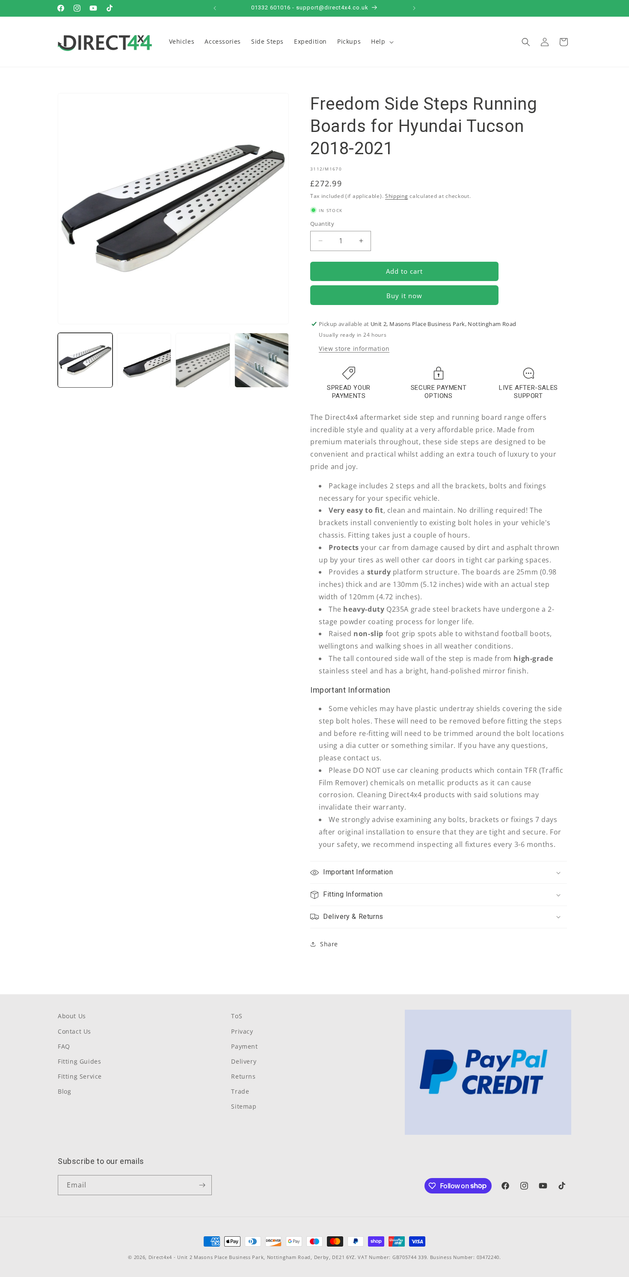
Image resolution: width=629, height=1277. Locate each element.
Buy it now (404, 295)
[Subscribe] (202, 1185)
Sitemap (243, 1106)
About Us (72, 1016)
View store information (354, 348)
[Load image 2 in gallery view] (144, 360)
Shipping (396, 196)
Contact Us (74, 1031)
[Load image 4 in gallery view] (261, 360)
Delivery (243, 1061)
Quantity (322, 223)
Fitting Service (80, 1076)
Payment (244, 1046)
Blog (64, 1091)
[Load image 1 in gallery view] (85, 360)
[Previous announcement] (214, 8)
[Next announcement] (414, 8)
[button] (381, 42)
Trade (240, 1091)
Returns (243, 1076)
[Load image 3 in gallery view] (202, 360)
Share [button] (329, 944)
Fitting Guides (79, 1061)
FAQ (64, 1046)
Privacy (242, 1031)
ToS (236, 1016)
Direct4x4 (160, 1257)
